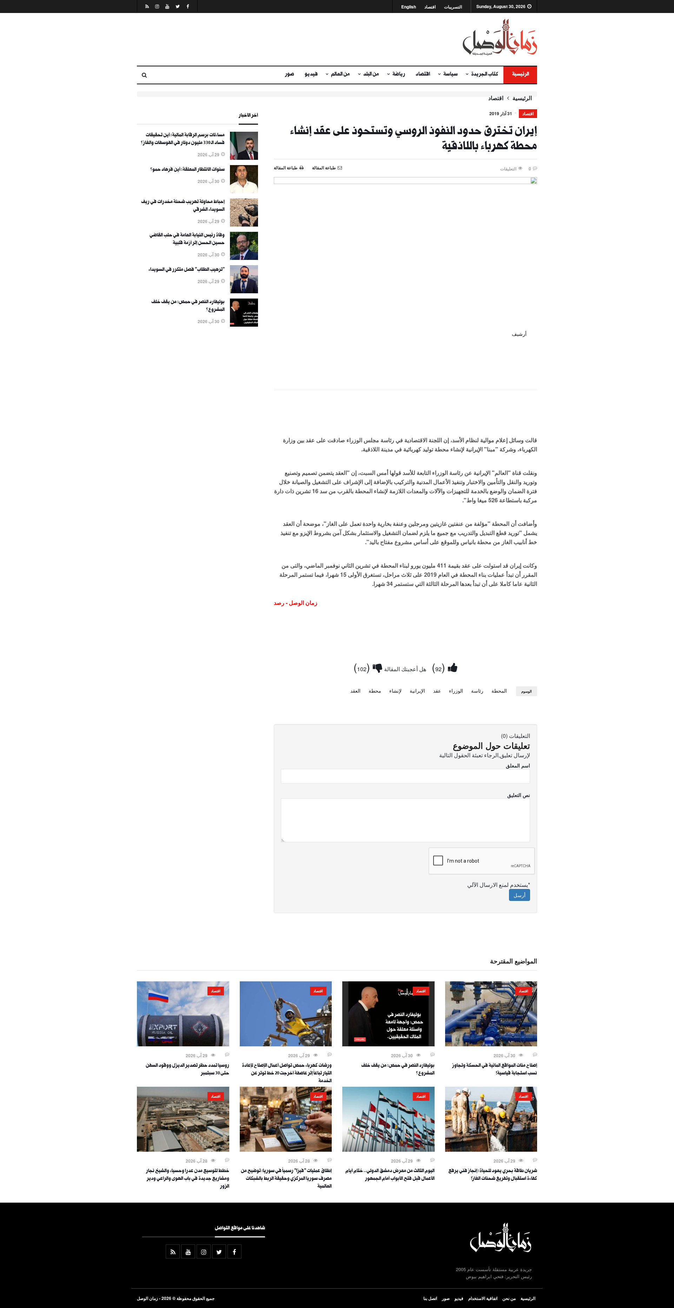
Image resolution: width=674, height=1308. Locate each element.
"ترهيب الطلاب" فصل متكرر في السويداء (186, 270)
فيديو (311, 75)
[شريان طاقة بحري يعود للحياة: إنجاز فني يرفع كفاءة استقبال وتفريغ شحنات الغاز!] (491, 1149)
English (408, 6)
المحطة (499, 690)
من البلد (371, 75)
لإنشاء (395, 690)
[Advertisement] (268, 39)
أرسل (520, 894)
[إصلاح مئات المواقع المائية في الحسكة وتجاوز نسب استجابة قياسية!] (491, 1044)
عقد (437, 690)
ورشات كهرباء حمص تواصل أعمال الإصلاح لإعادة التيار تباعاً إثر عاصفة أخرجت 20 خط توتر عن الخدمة (287, 1073)
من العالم (340, 75)
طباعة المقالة (286, 167)
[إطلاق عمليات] (286, 1149)
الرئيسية (520, 75)
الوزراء (456, 690)
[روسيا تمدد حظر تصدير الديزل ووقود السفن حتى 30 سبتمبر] (183, 1044)
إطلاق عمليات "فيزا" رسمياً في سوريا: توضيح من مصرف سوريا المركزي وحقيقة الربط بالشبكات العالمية (286, 1179)
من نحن (509, 1298)
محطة (375, 690)
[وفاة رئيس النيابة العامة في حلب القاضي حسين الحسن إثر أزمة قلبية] (244, 257)
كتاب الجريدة (484, 75)
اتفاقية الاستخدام (482, 1298)
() (440, 666)
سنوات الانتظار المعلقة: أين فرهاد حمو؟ (187, 170)
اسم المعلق (518, 765)
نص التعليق (518, 794)
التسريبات (453, 6)
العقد (355, 690)
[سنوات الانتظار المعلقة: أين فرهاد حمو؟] (244, 191)
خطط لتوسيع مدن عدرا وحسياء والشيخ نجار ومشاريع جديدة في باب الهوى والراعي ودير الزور (187, 1179)
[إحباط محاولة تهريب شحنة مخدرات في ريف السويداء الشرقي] (244, 224)
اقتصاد (430, 6)
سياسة (450, 75)
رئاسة (477, 690)
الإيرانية (417, 690)
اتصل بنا (430, 1298)
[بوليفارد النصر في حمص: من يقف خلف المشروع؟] (244, 324)
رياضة (398, 75)
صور (289, 75)
